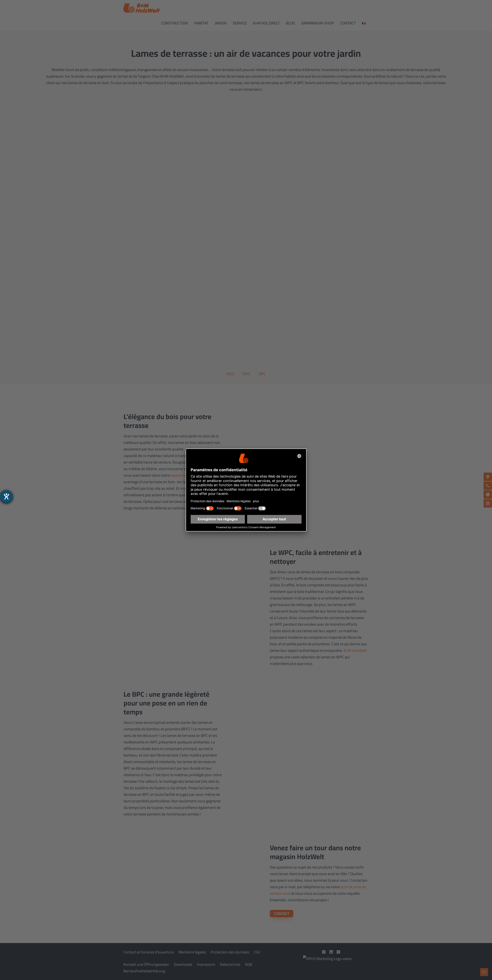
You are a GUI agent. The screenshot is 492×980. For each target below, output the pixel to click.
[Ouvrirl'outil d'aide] (6, 496)
